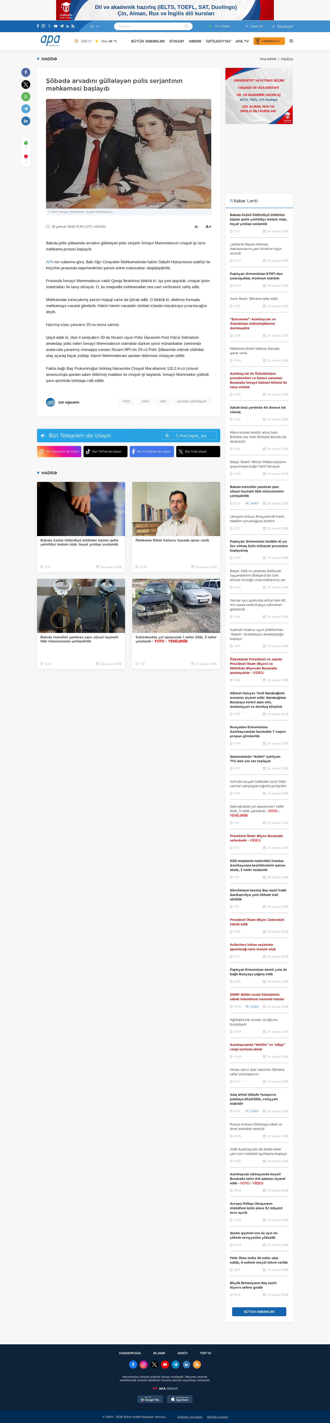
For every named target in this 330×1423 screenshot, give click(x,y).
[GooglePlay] (150, 1399)
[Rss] (73, 26)
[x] (154, 1365)
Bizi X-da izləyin (196, 451)
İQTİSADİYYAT (218, 41)
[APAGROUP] (165, 1388)
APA (49, 262)
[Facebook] (38, 26)
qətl (163, 401)
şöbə (145, 401)
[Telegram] (62, 26)
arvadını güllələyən (192, 401)
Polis (126, 401)
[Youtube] (55, 26)
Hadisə (287, 59)
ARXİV (182, 1353)
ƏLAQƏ (159, 1353)
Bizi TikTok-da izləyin (106, 451)
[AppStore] (180, 1399)
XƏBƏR (195, 41)
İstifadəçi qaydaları (189, 1417)
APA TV (242, 41)
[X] (49, 26)
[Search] (186, 27)
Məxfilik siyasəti (217, 1417)
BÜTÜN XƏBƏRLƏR (148, 41)
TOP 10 (205, 1353)
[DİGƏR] (289, 41)
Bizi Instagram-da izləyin (62, 451)
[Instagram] (43, 26)
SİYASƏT (176, 41)
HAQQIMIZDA (130, 1353)
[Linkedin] (67, 26)
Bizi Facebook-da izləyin (153, 451)
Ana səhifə (268, 59)
